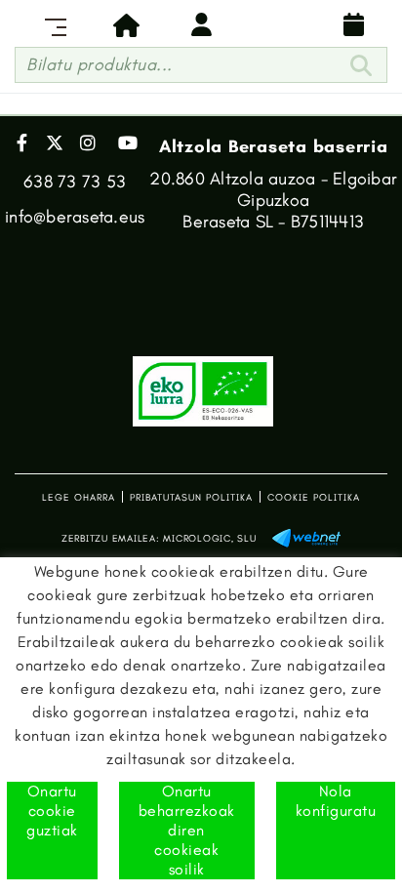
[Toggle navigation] (51, 24)
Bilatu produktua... (99, 64)
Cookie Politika (313, 498)
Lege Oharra (78, 498)
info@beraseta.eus (74, 216)
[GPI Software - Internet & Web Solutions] (306, 536)
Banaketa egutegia (350, 24)
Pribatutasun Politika (191, 498)
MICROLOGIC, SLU (209, 539)
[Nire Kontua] (201, 24)
